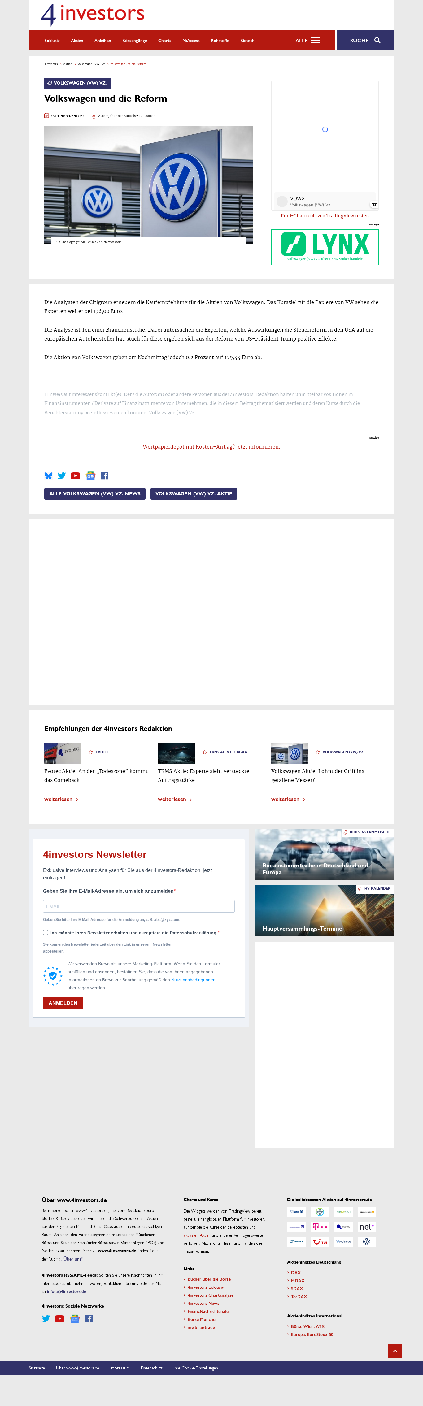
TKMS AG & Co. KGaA (228, 752)
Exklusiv (52, 40)
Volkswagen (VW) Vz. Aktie (193, 494)
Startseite (37, 1368)
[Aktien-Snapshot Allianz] (296, 1212)
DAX (296, 1272)
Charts (164, 40)
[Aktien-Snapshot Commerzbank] (367, 1212)
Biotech (247, 40)
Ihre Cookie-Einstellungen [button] (196, 1368)
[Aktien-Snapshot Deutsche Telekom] (320, 1227)
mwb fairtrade (201, 1327)
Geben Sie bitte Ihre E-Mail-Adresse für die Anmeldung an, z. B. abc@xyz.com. (111, 920)
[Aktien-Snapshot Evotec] (343, 1227)
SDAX (297, 1288)
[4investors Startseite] (92, 15)
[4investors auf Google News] (90, 475)
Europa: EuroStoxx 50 (312, 1334)
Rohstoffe (220, 40)
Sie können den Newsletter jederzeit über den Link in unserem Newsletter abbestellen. (107, 947)
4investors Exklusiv (206, 1287)
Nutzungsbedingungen (193, 979)
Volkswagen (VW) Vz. (91, 64)
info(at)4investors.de (66, 1291)
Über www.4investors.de (77, 1368)
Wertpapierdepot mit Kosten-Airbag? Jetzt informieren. (212, 447)
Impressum (120, 1368)
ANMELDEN (63, 1003)
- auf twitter (145, 116)
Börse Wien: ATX (308, 1326)
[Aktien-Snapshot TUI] (320, 1242)
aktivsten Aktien (197, 1235)
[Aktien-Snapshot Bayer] (320, 1212)
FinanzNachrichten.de (208, 1311)
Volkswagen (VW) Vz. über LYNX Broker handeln (325, 259)
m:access (191, 40)
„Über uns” (72, 1259)
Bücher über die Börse (209, 1279)
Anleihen (102, 40)
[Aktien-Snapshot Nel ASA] (367, 1227)
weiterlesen (58, 798)
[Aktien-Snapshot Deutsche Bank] (296, 1227)
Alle (301, 40)
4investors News (203, 1303)
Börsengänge (134, 40)
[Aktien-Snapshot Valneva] (343, 1242)
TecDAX (299, 1296)
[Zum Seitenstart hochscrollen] (395, 1351)
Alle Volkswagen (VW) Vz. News (95, 494)
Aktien (77, 40)
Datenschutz (152, 1368)
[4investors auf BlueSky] (48, 476)
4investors (51, 64)
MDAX (298, 1280)
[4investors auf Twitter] (62, 476)
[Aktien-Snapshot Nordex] (296, 1242)
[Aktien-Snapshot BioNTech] (343, 1212)
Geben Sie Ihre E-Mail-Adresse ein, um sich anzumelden (108, 891)
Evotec (103, 752)
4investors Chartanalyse (210, 1295)
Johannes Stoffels (122, 116)
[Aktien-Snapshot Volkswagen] (367, 1242)
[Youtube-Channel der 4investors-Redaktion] (75, 475)
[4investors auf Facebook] (104, 476)
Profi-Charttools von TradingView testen (325, 216)
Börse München (203, 1319)
